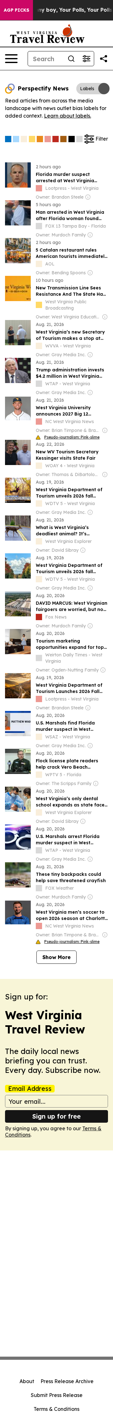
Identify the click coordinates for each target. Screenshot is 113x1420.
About (26, 1381)
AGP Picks (16, 10)
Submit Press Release (57, 1395)
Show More (56, 957)
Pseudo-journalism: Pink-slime (72, 437)
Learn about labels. (67, 116)
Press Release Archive (67, 1381)
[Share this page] (103, 58)
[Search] (71, 58)
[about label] (39, 188)
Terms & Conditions (56, 1409)
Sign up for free (56, 1116)
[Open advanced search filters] (86, 58)
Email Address (29, 1088)
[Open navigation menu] (11, 58)
